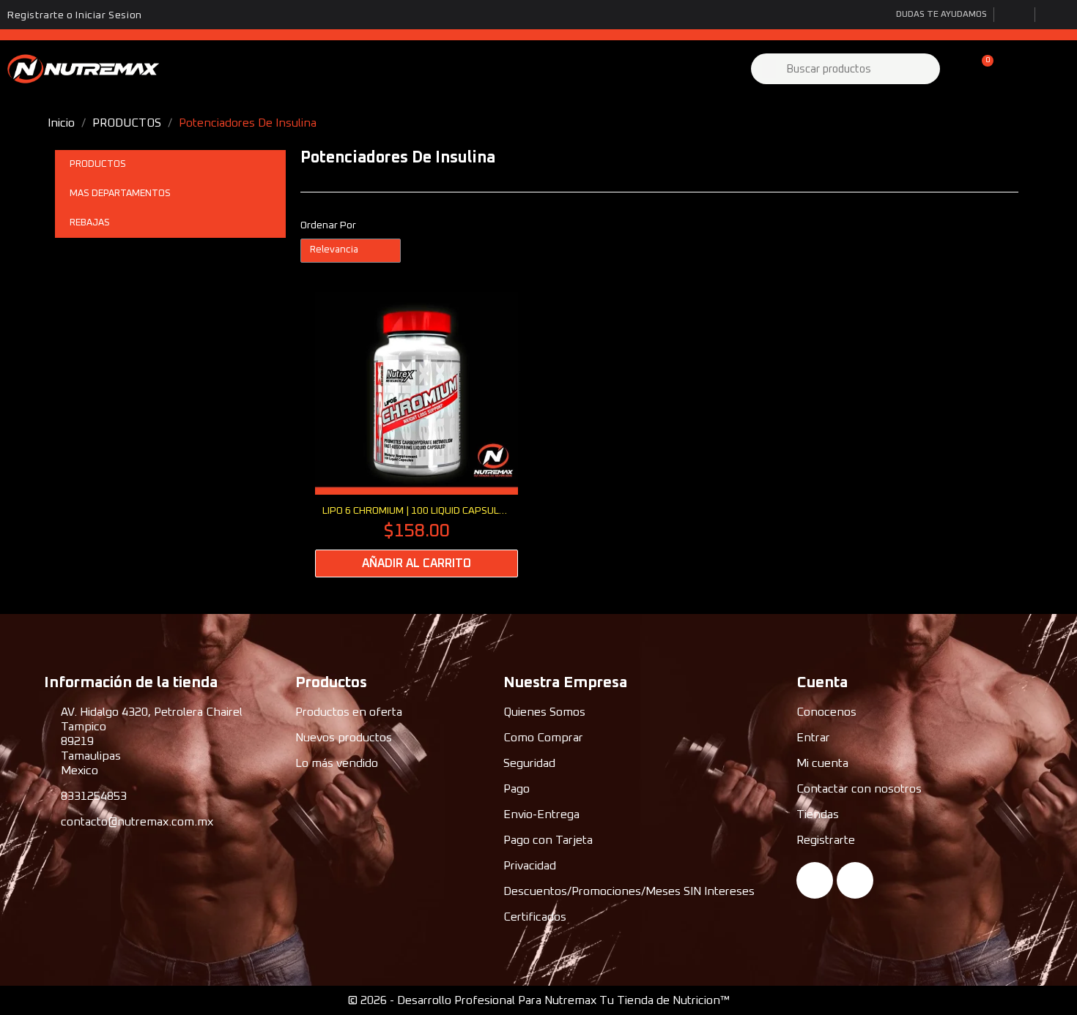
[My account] (956, 69)
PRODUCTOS (98, 164)
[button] (981, 69)
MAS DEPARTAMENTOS (120, 193)
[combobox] (847, 68)
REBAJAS (90, 223)
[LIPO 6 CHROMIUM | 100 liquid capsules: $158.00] (416, 435)
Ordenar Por (328, 225)
